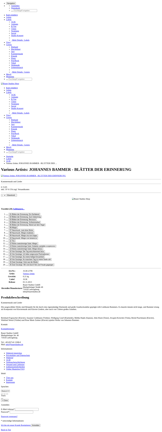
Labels (8, 20)
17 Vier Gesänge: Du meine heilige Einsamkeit (27, 257)
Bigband (14, 47)
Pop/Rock (15, 61)
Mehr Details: (20, 40)
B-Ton (13, 26)
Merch (8, 74)
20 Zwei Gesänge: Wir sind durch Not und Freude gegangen (31, 265)
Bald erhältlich (12, 15)
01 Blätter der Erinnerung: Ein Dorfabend (24, 214)
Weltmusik (15, 65)
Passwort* (5, 412)
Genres (9, 45)
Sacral (13, 33)
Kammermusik (17, 54)
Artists (8, 17)
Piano (13, 58)
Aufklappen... (19, 209)
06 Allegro (13, 227)
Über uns (9, 378)
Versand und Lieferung (15, 364)
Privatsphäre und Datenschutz (18, 355)
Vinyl (8, 42)
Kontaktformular (7, 329)
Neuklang (15, 31)
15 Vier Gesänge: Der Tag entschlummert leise (27, 251)
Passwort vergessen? (9, 416)
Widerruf (9, 358)
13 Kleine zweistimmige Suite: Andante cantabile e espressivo (32, 246)
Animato (14, 24)
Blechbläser (16, 49)
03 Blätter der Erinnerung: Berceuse (23, 219)
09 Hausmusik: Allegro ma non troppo (23, 235)
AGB (8, 360)
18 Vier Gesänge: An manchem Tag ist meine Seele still (30, 259)
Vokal (13, 63)
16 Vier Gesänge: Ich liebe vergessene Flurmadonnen (29, 254)
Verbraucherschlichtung (15, 362)
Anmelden (15, 6)
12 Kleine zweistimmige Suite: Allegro (23, 243)
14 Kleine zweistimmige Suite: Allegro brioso (26, 249)
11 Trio (12, 241)
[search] (12, 11)
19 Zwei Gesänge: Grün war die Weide (24, 262)
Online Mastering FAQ (15, 369)
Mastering (10, 77)
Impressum (10, 382)
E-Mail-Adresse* (8, 409)
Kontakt (9, 380)
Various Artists (29, 274)
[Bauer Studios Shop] (10, 83)
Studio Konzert (17, 35)
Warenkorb (15, 8)
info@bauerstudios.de (14, 344)
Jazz (13, 51)
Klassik (14, 56)
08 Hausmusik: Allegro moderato (21, 233)
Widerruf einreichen (14, 353)
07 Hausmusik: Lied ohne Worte (21, 230)
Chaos (13, 29)
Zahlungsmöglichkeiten (15, 367)
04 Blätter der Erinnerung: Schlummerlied (25, 222)
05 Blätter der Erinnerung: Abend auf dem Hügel (27, 225)
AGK (13, 22)
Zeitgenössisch (17, 67)
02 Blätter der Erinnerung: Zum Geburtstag (25, 217)
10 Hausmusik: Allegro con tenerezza (23, 238)
